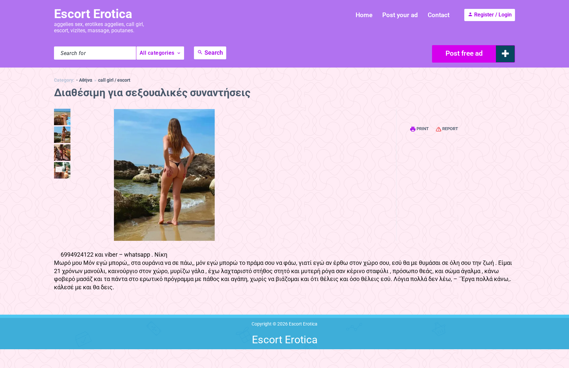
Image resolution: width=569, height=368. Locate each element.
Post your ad (400, 15)
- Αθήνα (84, 80)
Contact (438, 15)
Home (364, 15)
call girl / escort (114, 80)
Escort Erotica (93, 14)
